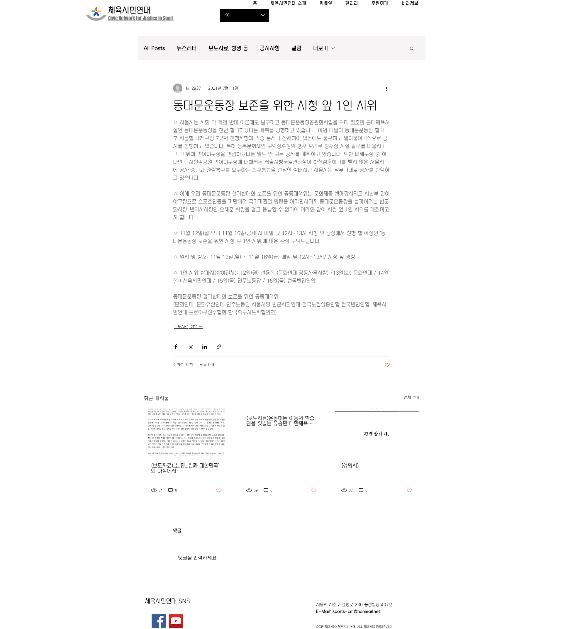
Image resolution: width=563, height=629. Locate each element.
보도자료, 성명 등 (228, 48)
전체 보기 (411, 397)
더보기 (320, 48)
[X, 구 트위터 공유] (190, 346)
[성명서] (350, 465)
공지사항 (270, 48)
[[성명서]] (376, 432)
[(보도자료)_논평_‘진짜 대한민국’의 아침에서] (186, 432)
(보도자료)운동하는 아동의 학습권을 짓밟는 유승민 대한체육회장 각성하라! (280, 421)
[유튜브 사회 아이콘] (176, 621)
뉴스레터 (187, 48)
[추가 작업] (386, 88)
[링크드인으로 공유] (204, 346)
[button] (412, 48)
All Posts (154, 48)
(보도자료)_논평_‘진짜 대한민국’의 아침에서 (185, 468)
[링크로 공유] (219, 346)
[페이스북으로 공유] (176, 346)
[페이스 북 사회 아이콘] (159, 621)
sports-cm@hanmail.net (356, 611)
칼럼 (296, 48)
